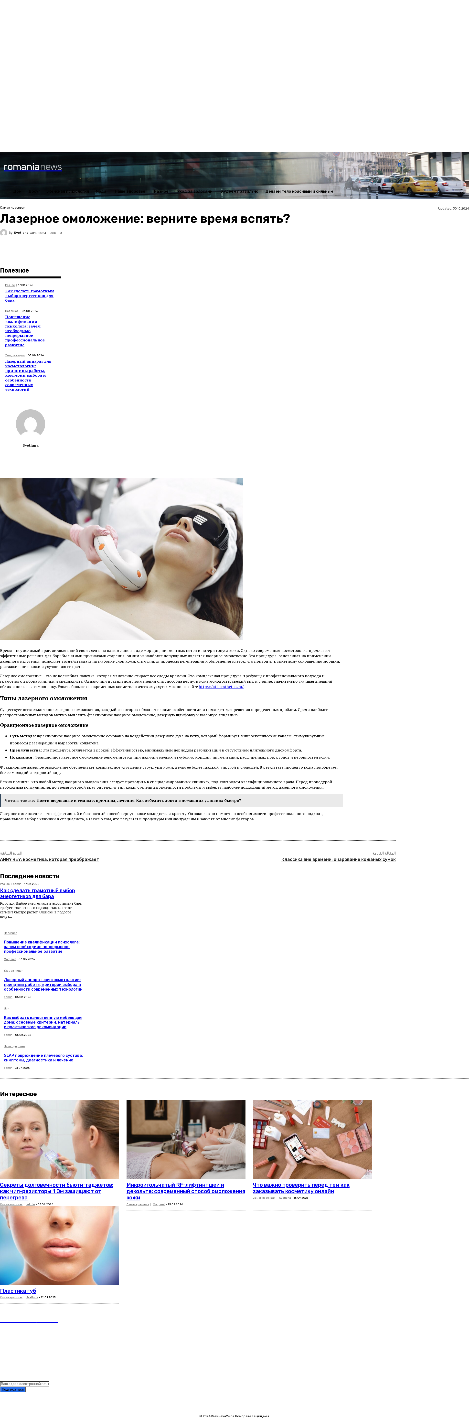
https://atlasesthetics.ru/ (221, 686)
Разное (10, 285)
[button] (461, 191)
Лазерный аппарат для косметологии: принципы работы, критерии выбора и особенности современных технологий (28, 375)
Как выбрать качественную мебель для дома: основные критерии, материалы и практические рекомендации (43, 1022)
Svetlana (21, 232)
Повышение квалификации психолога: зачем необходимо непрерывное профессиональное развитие (25, 331)
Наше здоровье (14, 1046)
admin (17, 884)
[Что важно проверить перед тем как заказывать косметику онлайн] (312, 1139)
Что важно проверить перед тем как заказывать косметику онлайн (301, 1188)
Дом (7, 1008)
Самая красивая (12, 207)
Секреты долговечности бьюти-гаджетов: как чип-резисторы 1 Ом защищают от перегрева (56, 1191)
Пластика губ (18, 1291)
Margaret (10, 959)
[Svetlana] (4, 232)
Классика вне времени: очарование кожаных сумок (338, 859)
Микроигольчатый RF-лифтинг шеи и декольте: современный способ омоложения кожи (186, 1191)
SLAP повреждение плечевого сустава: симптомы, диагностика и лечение (43, 1057)
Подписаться (13, 1389)
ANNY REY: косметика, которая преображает (49, 859)
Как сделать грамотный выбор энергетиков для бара (29, 295)
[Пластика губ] (59, 1245)
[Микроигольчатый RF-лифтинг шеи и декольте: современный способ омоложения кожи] (186, 1139)
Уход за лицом (15, 355)
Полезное (12, 311)
